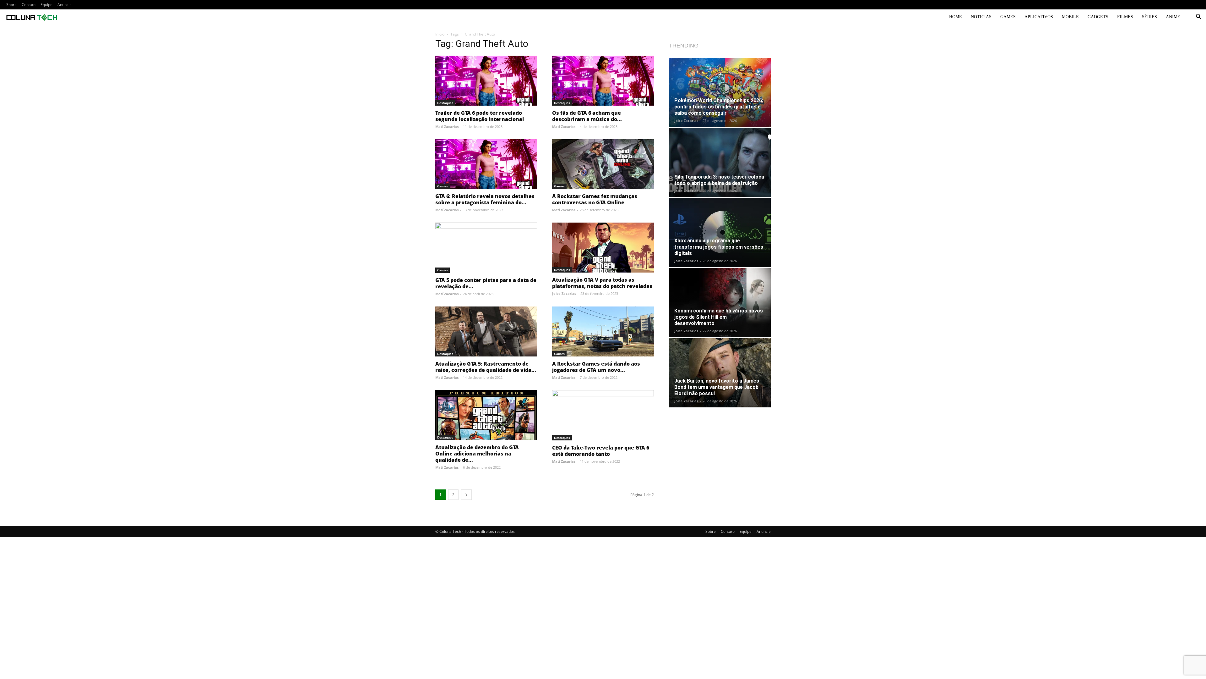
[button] (1198, 17)
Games (1008, 16)
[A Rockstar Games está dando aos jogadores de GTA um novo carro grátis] (603, 331)
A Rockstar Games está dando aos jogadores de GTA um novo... (596, 366)
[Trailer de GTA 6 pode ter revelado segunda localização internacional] (486, 81)
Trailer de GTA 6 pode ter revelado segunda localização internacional (479, 116)
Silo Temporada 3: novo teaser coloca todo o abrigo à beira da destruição (719, 180)
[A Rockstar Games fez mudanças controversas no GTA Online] (603, 164)
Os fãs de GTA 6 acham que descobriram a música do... (587, 116)
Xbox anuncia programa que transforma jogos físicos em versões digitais (718, 247)
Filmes (1125, 16)
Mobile (1070, 16)
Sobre (11, 4)
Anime (1173, 16)
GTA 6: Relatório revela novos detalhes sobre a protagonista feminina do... (485, 199)
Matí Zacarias (447, 126)
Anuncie (64, 4)
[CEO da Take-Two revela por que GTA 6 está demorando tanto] (603, 415)
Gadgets (1098, 16)
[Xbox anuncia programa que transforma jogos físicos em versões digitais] (720, 232)
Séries (1149, 16)
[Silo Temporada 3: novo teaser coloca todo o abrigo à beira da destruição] (720, 162)
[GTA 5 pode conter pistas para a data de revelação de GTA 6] (486, 248)
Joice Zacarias (564, 293)
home (955, 16)
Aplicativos (1038, 16)
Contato (28, 4)
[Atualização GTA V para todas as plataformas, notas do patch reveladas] (603, 248)
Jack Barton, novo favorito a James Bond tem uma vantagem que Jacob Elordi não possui (716, 387)
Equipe (46, 4)
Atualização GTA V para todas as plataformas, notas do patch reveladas (602, 283)
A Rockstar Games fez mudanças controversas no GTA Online (594, 199)
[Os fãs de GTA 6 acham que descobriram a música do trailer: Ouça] (603, 81)
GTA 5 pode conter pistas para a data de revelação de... (485, 283)
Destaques (445, 103)
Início (439, 34)
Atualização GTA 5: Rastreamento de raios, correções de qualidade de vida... (485, 366)
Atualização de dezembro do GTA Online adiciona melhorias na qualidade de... (477, 453)
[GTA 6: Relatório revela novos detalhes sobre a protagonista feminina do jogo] (486, 164)
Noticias (981, 16)
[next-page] (466, 494)
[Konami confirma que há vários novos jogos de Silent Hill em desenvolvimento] (720, 302)
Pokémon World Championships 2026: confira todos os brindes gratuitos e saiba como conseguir (718, 106)
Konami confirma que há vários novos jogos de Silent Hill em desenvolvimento (718, 317)
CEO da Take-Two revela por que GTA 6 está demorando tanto (600, 450)
